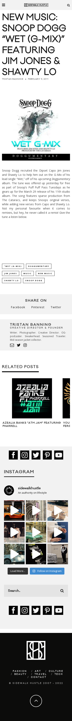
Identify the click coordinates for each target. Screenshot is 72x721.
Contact (38, 677)
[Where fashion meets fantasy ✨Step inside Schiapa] (36, 510)
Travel (41, 674)
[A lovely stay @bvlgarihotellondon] (14, 510)
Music (27, 273)
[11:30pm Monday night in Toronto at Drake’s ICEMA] (14, 532)
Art (38, 671)
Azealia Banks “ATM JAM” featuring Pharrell (32, 424)
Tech (59, 674)
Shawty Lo (11, 280)
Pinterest (38, 307)
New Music (45, 273)
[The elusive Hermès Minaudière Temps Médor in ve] (57, 532)
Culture (56, 671)
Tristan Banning (12, 79)
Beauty (20, 674)
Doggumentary (38, 266)
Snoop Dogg (33, 280)
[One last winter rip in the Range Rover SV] (14, 554)
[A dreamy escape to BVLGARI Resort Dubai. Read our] (57, 510)
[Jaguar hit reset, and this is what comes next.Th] (57, 554)
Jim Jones (10, 273)
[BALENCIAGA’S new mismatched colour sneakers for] (36, 554)
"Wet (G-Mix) (13, 266)
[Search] (68, 5)
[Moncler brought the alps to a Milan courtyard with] (36, 532)
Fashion (20, 671)
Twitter (56, 307)
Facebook (18, 307)
